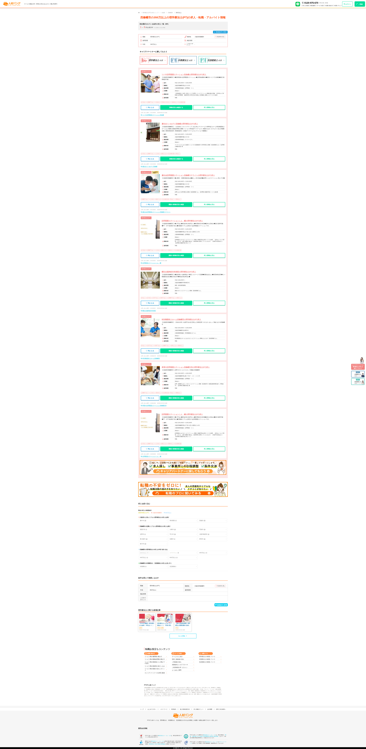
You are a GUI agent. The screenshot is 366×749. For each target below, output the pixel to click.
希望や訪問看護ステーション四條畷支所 (154, 405)
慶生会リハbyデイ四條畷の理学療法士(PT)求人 (180, 124)
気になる (151, 107)
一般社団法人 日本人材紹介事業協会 (156, 744)
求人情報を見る (209, 107)
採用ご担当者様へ (221, 709)
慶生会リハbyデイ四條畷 (149, 166)
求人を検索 (306, 5)
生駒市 (172, 539)
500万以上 (173, 557)
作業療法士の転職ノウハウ (207, 659)
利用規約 (173, 709)
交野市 (142, 534)
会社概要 (209, 709)
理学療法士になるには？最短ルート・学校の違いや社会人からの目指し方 (164, 624)
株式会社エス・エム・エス (164, 735)
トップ (142, 709)
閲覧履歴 (312, 5)
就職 (162, 627)
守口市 (172, 534)
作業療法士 (143, 566)
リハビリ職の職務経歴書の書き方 (155, 659)
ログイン (348, 4)
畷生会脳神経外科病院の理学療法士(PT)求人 (179, 272)
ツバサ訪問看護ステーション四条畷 (153, 115)
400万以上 (203, 552)
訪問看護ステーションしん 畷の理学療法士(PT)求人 (182, 221)
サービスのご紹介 (177, 656)
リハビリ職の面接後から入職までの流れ (155, 662)
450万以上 (144, 557)
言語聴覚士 (173, 566)
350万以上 (168, 512)
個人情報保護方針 (185, 709)
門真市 (202, 529)
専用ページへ (357, 374)
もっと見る (181, 636)
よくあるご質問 (176, 670)
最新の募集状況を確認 (176, 204)
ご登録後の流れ (176, 662)
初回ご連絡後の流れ (178, 659)
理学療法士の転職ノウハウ (207, 656)
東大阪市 (143, 539)
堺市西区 (173, 520)
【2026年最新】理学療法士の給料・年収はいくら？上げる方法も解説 (146, 624)
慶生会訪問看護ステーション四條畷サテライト (156, 212)
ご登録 (360, 4)
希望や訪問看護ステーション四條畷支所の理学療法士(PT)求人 (186, 367)
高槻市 (202, 520)
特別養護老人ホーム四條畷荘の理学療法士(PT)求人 (181, 319)
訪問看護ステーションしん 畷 (151, 263)
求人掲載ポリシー (198, 709)
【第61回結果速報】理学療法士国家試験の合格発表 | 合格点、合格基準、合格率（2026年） (182, 624)
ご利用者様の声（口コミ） (180, 667)
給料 (141, 627)
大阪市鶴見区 (204, 534)
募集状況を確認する (176, 107)
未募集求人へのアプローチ (180, 664)
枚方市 (143, 544)
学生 (159, 627)
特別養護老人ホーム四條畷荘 (151, 358)
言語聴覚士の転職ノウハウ (207, 662)
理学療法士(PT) (144, 512)
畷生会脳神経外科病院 (149, 310)
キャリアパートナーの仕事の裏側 (155, 673)
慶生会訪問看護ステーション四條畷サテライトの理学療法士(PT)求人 (188, 175)
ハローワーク (163, 709)
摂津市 (202, 539)
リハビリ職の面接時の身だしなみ (155, 666)
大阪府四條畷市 (157, 512)
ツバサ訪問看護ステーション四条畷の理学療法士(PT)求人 (184, 74)
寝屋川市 (143, 529)
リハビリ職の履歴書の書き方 (153, 656)
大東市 (172, 529)
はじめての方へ (152, 709)
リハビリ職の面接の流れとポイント (155, 669)
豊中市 (143, 520)
